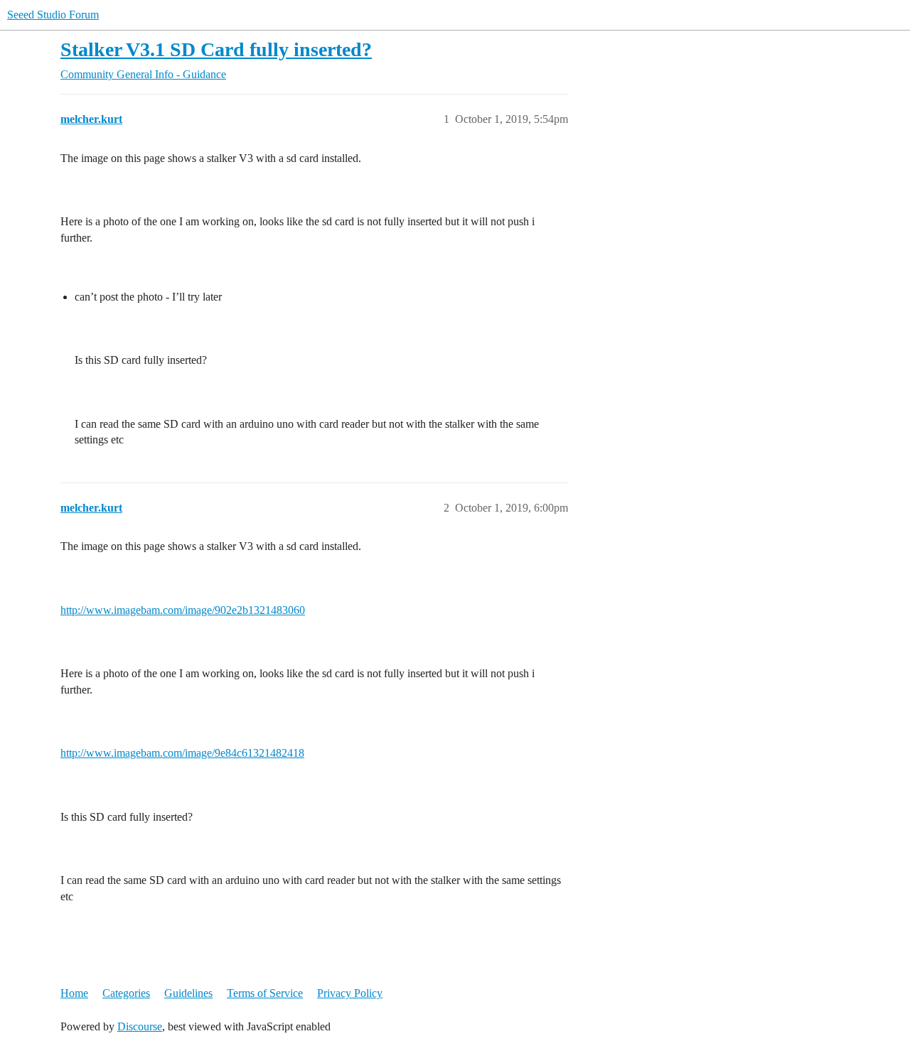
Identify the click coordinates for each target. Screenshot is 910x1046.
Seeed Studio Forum (53, 15)
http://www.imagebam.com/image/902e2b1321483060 (182, 610)
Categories (126, 993)
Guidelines (188, 993)
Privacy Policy (349, 993)
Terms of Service (265, 993)
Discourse (139, 1026)
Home (74, 993)
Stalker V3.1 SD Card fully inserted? (216, 49)
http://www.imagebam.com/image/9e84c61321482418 (182, 753)
